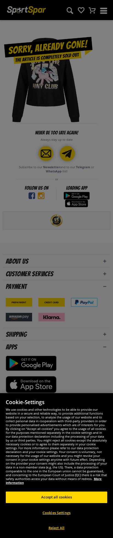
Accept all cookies (56, 497)
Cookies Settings (56, 512)
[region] (56, 465)
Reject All (56, 527)
